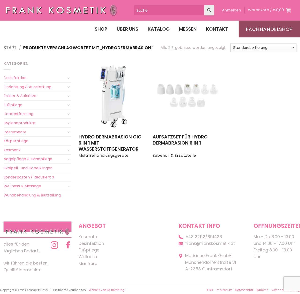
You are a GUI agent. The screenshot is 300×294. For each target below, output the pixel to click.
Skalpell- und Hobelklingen (28, 168)
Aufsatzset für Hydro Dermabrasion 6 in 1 (180, 140)
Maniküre (88, 263)
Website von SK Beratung (106, 290)
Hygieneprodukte (19, 123)
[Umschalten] (68, 78)
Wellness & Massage (22, 186)
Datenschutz (244, 290)
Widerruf (262, 290)
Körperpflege (16, 141)
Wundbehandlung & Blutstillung (32, 195)
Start (10, 48)
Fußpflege (13, 105)
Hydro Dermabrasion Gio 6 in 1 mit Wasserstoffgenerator (110, 143)
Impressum (224, 290)
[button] (231, 10)
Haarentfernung (18, 113)
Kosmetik (12, 150)
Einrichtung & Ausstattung (27, 87)
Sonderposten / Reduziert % (29, 177)
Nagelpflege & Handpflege (28, 159)
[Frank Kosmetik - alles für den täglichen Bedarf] (61, 10)
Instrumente (15, 132)
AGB (210, 290)
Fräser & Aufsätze (20, 95)
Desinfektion (15, 77)
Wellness (88, 257)
